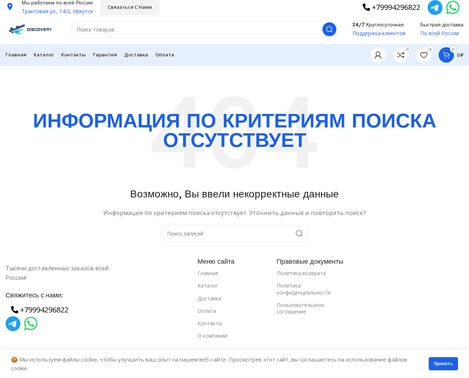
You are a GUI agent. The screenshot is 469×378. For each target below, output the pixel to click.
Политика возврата (301, 273)
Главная (207, 273)
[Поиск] (329, 29)
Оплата (206, 310)
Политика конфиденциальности (303, 289)
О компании (212, 335)
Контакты (209, 323)
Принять (443, 363)
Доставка (209, 298)
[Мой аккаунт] (378, 55)
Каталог (207, 285)
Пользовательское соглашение (300, 308)
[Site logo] (30, 28)
